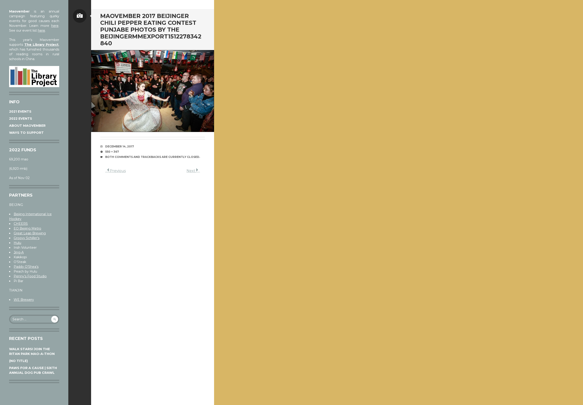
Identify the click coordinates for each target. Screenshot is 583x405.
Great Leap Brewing (30, 233)
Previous (117, 171)
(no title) (18, 361)
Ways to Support (26, 133)
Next (191, 171)
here (55, 26)
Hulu (17, 243)
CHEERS (21, 224)
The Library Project (41, 45)
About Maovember (27, 126)
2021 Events (20, 111)
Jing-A (19, 252)
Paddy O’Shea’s (26, 267)
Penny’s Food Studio (30, 276)
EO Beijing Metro (27, 228)
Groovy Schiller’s (26, 238)
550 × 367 (112, 151)
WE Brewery (24, 300)
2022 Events (20, 118)
